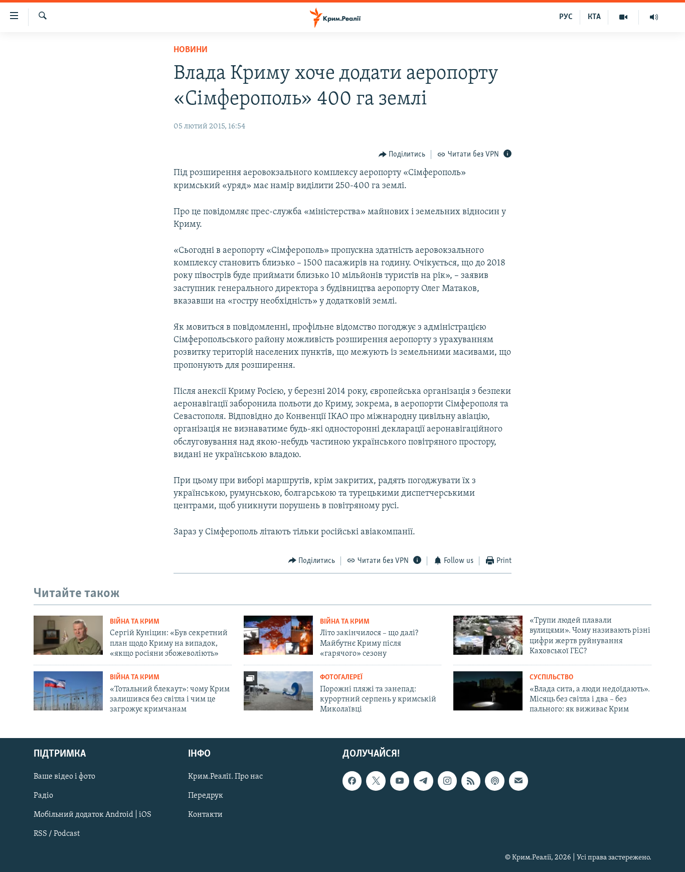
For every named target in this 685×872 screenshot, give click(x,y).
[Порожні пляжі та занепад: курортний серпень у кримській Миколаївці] (278, 690)
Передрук (205, 796)
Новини (191, 50)
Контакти (205, 815)
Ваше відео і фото (64, 777)
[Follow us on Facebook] (352, 780)
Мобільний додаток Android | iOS (92, 815)
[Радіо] (654, 17)
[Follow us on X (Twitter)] (375, 780)
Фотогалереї (341, 677)
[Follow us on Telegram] (423, 780)
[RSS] (470, 780)
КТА (594, 17)
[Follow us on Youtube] (399, 780)
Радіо (43, 796)
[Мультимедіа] (623, 17)
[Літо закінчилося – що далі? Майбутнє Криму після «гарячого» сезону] (278, 635)
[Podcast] (494, 780)
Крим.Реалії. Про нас (225, 777)
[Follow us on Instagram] (447, 780)
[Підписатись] (518, 780)
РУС (566, 17)
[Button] (402, 154)
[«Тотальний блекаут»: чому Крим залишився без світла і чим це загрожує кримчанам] (68, 690)
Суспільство (551, 677)
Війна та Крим (134, 622)
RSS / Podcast (57, 834)
